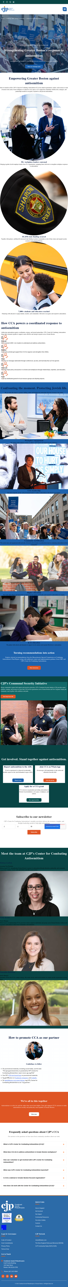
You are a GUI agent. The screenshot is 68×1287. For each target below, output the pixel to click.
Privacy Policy (5, 1246)
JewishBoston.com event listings (15, 1080)
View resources (34, 667)
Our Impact (38, 1214)
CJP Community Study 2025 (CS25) (46, 1246)
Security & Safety (40, 1220)
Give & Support (39, 1208)
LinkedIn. (34, 1078)
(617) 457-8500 (13, 1271)
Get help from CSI (8, 696)
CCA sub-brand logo (15, 1075)
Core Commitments (7, 1243)
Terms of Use (5, 1249)
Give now (34, 1114)
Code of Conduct (6, 1240)
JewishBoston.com (40, 1240)
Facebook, (18, 1078)
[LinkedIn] (11, 1276)
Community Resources (42, 1217)
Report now (18, 780)
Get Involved (39, 1211)
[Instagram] (7, 1276)
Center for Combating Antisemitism (35, 18)
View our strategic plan (34, 66)
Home (2, 18)
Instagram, (24, 1078)
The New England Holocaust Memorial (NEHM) (49, 1243)
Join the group (50, 780)
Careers (37, 1223)
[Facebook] (3, 1276)
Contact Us (38, 1226)
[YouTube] (16, 1276)
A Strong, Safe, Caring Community (15, 18)
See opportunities (34, 800)
